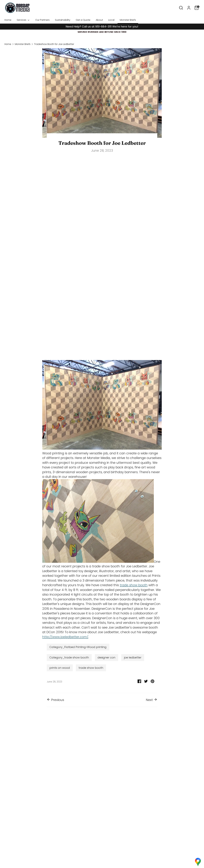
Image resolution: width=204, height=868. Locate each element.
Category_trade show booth (69, 657)
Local (111, 20)
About (99, 20)
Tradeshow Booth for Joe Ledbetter (54, 44)
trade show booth (134, 585)
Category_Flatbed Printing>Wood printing (77, 647)
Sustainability (62, 20)
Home (7, 20)
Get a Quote (83, 20)
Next (150, 700)
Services (22, 20)
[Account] (189, 8)
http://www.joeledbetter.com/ (65, 637)
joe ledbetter (132, 657)
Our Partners (42, 20)
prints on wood (59, 668)
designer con (106, 657)
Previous (57, 700)
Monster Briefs (128, 20)
